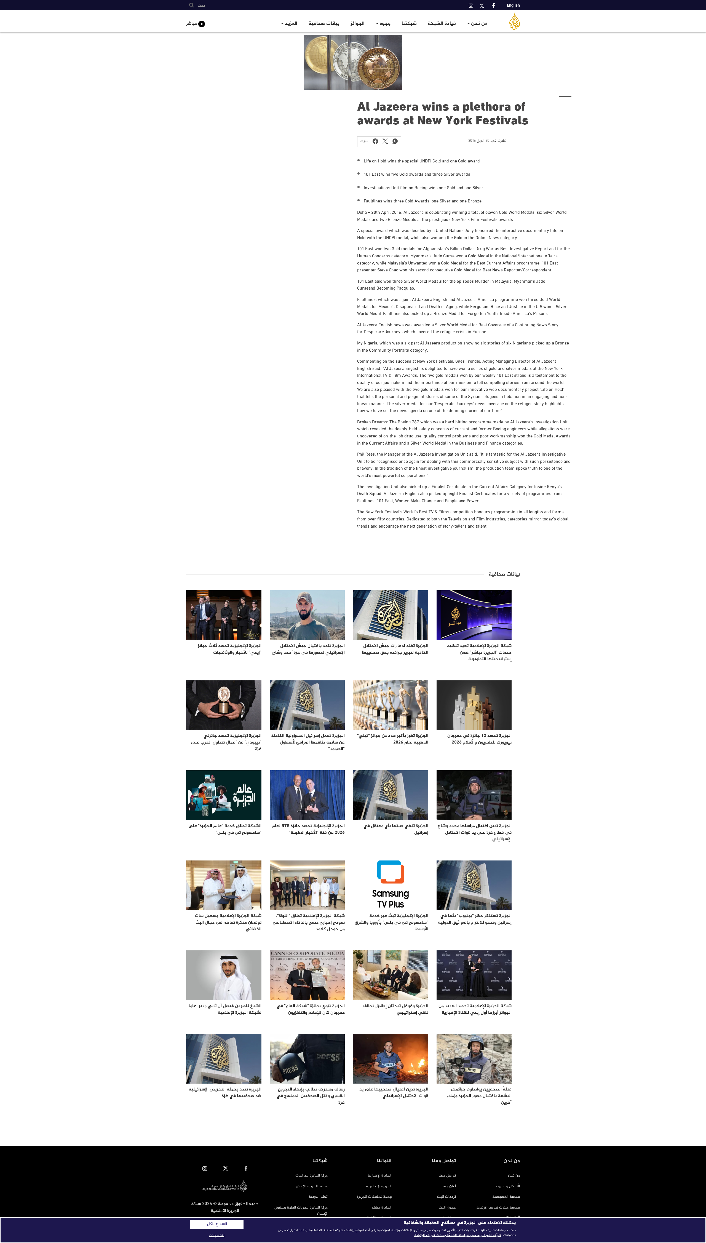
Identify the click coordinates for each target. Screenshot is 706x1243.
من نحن (478, 24)
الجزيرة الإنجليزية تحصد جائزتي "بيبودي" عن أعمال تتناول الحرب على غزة (226, 742)
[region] (353, 1230)
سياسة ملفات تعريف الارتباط (498, 1207)
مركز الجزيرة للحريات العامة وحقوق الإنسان (301, 1210)
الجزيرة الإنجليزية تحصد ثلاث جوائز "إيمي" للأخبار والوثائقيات (229, 649)
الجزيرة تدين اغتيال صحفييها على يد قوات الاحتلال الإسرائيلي (393, 1093)
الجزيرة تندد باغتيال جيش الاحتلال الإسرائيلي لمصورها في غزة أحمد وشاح (308, 649)
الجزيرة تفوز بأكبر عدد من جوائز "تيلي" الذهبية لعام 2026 (392, 739)
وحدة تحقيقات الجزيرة (374, 1197)
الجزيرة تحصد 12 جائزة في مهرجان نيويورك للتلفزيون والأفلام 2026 (479, 739)
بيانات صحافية (323, 24)
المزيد (290, 24)
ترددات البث (446, 1197)
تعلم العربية (318, 1197)
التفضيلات (217, 1235)
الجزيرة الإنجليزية (379, 1186)
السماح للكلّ (217, 1224)
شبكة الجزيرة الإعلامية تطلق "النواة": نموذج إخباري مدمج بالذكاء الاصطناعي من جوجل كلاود (309, 922)
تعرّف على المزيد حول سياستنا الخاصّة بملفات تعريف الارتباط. (457, 1235)
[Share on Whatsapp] (395, 141)
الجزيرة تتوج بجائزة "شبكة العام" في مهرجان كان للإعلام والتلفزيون (310, 1010)
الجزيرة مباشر (382, 1207)
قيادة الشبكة (442, 24)
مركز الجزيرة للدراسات (311, 1175)
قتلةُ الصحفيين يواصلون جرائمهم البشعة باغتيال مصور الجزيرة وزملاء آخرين (479, 1096)
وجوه (384, 24)
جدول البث (447, 1207)
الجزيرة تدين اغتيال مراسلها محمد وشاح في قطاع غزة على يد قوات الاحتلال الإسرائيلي (475, 832)
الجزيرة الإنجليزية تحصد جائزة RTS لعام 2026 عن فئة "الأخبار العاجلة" (308, 829)
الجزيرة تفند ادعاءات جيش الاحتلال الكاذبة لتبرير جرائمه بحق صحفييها (395, 649)
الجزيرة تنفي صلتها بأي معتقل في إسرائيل (395, 829)
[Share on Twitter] (385, 141)
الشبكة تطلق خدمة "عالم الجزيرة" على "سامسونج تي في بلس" (224, 829)
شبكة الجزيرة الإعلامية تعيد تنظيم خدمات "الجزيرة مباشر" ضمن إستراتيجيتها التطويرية (479, 652)
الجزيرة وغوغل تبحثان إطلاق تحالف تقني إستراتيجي (395, 1010)
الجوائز (358, 24)
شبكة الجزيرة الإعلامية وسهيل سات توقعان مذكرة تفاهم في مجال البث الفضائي (228, 922)
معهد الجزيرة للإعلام (312, 1186)
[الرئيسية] (508, 21)
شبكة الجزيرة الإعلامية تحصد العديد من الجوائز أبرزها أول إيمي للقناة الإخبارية (475, 1010)
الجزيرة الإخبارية (380, 1175)
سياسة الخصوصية (506, 1197)
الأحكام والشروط (507, 1186)
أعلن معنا (449, 1186)
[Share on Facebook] (375, 141)
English (513, 5)
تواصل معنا (447, 1175)
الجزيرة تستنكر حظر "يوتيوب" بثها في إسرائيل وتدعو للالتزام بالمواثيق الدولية (475, 919)
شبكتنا (409, 24)
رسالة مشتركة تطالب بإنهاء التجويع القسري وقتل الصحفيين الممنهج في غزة (310, 1096)
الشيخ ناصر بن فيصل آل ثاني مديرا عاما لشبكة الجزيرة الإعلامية (225, 1010)
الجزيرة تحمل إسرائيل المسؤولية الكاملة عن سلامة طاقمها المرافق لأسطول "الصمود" (308, 742)
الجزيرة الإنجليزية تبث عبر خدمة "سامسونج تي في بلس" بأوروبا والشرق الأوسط (391, 922)
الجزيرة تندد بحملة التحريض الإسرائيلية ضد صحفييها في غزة (225, 1093)
